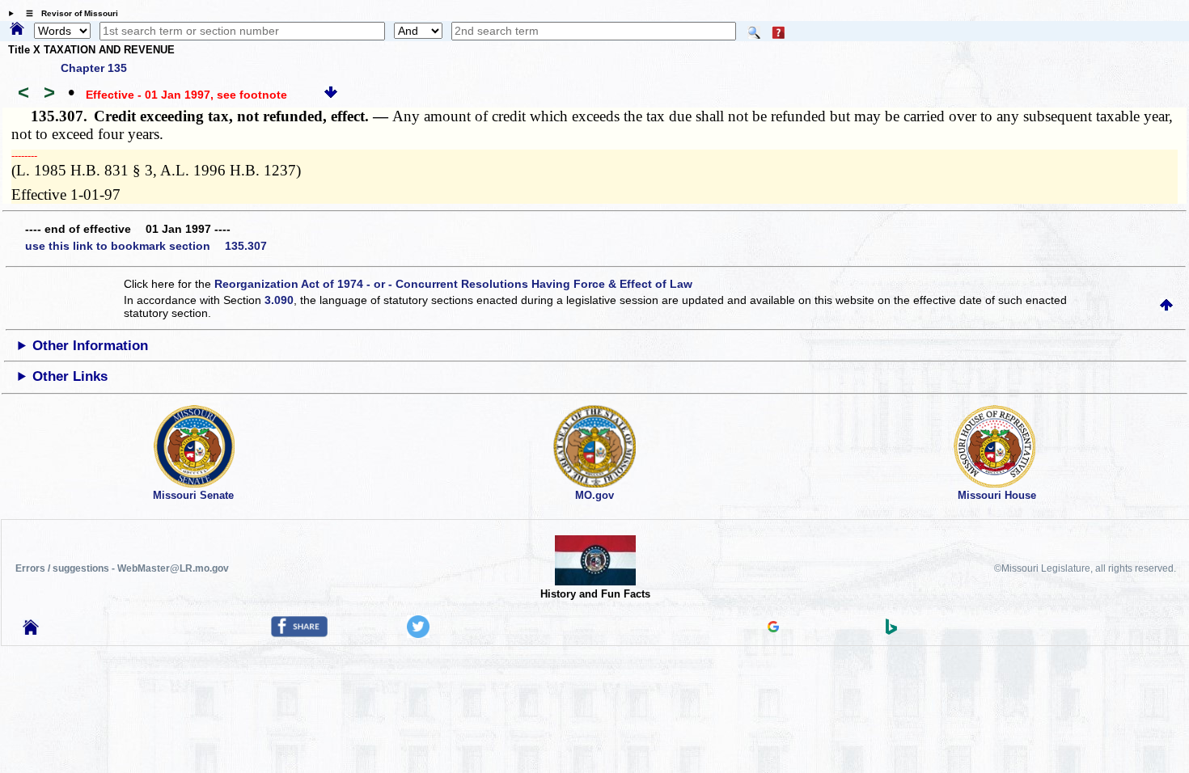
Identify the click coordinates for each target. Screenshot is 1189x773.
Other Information (90, 345)
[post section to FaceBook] (299, 633)
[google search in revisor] (773, 628)
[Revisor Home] (31, 630)
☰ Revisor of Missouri (68, 13)
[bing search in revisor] (891, 630)
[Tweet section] (418, 633)
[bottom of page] (330, 94)
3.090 (279, 300)
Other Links (70, 376)
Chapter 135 (94, 67)
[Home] (17, 30)
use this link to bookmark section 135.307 (146, 245)
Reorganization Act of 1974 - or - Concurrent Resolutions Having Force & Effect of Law (453, 283)
